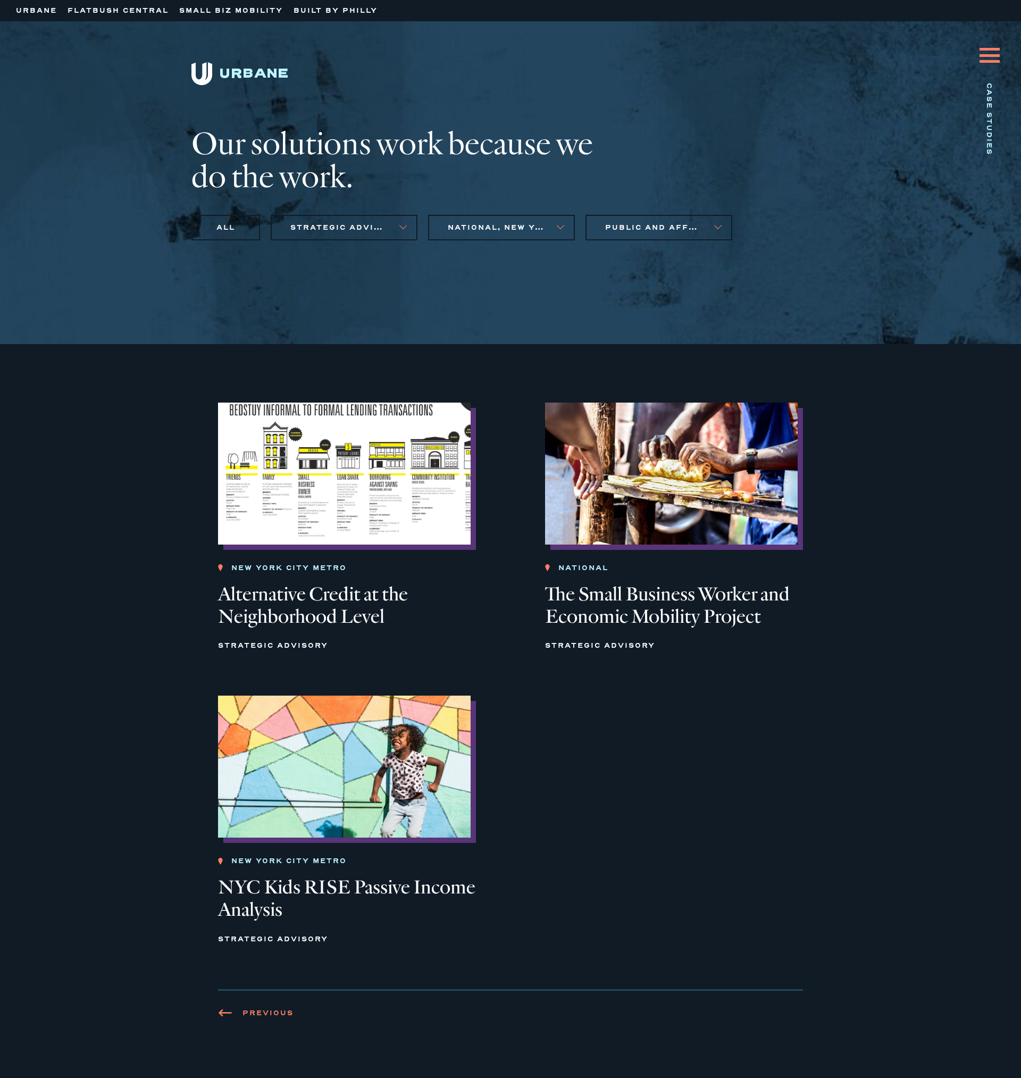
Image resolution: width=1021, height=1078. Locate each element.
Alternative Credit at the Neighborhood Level (313, 605)
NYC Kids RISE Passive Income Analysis (346, 898)
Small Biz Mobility (231, 10)
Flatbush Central (118, 10)
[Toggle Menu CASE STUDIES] (990, 47)
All (225, 227)
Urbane (36, 10)
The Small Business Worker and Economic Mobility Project (667, 605)
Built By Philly (336, 10)
